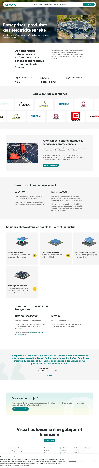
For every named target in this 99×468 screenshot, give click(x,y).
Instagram (64, 448)
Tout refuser (94, 461)
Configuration (72, 461)
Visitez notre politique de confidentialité (18, 465)
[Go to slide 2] (50, 375)
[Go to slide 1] (47, 375)
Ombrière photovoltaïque (16, 451)
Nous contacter (89, 4)
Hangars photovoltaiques (16, 448)
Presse (46, 452)
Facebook (64, 452)
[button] (22, 248)
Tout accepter (83, 461)
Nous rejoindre (48, 448)
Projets (56, 4)
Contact (46, 450)
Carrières (63, 4)
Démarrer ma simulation (50, 165)
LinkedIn (64, 450)
